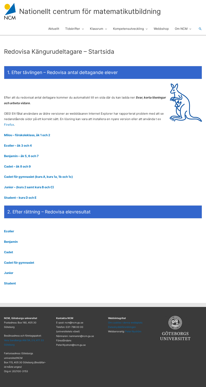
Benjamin (11, 242)
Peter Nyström (133, 331)
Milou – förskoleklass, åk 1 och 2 (27, 135)
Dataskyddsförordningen (122, 326)
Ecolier (9, 231)
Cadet (8, 252)
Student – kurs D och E (20, 198)
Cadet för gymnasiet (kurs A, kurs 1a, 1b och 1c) (38, 177)
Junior (8, 273)
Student (10, 283)
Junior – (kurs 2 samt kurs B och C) (29, 187)
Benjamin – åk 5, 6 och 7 (21, 156)
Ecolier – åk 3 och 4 (18, 145)
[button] (82, 29)
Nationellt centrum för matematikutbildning (90, 11)
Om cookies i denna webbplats (125, 322)
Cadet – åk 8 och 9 (17, 166)
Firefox (9, 125)
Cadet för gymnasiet (19, 263)
